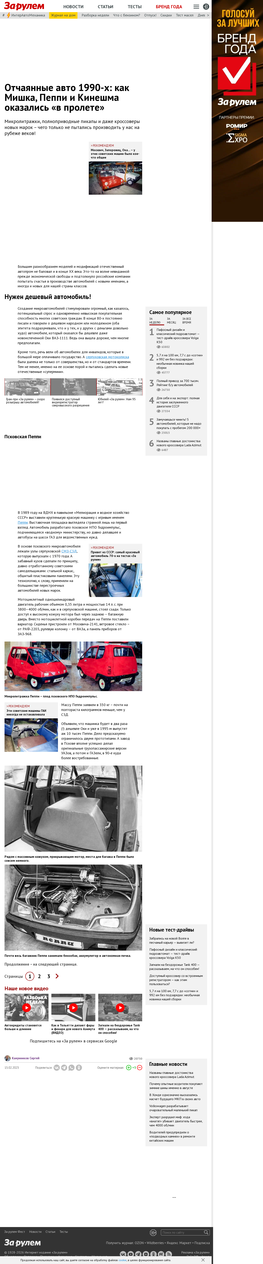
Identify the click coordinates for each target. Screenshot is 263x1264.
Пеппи (23, 522)
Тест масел (185, 15)
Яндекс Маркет (179, 1243)
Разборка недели (95, 15)
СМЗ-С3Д (69, 551)
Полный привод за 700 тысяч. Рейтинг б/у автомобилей (178, 382)
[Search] (206, 1232)
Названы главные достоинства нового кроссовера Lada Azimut (179, 443)
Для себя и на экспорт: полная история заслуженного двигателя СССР (178, 402)
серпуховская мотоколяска (107, 356)
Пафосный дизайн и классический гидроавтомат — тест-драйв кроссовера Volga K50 (178, 335)
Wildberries (155, 1243)
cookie (123, 1260)
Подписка (202, 1243)
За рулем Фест (14, 1231)
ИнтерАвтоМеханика (28, 15)
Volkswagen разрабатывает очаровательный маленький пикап (173, 1108)
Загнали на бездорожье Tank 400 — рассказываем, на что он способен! (174, 967)
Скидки (166, 15)
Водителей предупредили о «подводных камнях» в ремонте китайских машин (172, 1136)
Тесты (135, 6)
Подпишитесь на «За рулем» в (73, 1041)
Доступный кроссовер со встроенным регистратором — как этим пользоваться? (176, 980)
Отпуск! (150, 15)
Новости (73, 6)
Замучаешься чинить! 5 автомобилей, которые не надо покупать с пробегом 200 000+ (179, 423)
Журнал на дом (63, 15)
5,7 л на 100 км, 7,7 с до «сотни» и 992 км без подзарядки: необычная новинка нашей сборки (180, 361)
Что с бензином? (126, 15)
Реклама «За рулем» (195, 1252)
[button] (203, 1260)
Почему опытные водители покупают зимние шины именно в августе (176, 1086)
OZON (139, 1243)
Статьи (105, 6)
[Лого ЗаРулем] (24, 6)
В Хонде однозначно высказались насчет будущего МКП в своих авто (175, 1097)
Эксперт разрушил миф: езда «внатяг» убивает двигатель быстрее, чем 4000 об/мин (176, 1121)
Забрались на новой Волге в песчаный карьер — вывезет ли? (171, 940)
